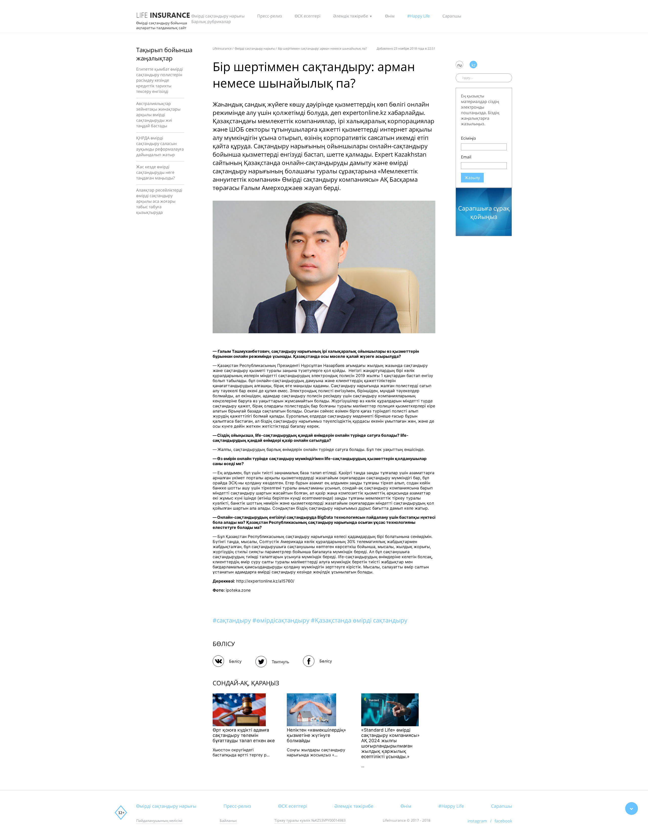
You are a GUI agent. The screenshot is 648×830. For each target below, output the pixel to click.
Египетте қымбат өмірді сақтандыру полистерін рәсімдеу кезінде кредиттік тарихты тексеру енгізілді (159, 80)
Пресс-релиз (269, 16)
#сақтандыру (232, 620)
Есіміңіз (468, 138)
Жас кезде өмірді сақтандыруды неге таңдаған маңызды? (155, 172)
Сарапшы (451, 16)
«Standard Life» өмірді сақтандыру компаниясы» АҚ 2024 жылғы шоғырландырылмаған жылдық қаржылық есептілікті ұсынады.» (390, 743)
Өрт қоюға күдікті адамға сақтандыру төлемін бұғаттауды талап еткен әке (244, 735)
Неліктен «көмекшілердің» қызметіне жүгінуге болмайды (316, 735)
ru (459, 65)
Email (466, 157)
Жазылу (472, 177)
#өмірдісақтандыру (281, 620)
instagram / (481, 821)
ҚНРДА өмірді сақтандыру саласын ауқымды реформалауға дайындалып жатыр (160, 146)
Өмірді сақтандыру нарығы (218, 16)
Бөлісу (235, 661)
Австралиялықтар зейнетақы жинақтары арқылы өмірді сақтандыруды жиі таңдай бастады (158, 115)
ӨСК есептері (307, 16)
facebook (503, 821)
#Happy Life (418, 16)
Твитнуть (280, 662)
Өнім (390, 16)
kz (473, 65)
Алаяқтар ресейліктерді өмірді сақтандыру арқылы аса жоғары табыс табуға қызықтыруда (159, 201)
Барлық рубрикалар (211, 21)
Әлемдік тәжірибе (350, 16)
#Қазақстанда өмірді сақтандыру (359, 620)
